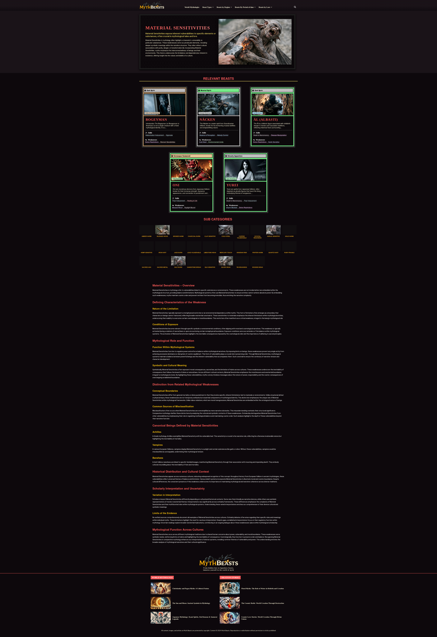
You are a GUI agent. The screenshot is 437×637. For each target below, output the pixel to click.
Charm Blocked (231, 208)
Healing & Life (192, 201)
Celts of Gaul (149, 113)
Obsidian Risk (242, 252)
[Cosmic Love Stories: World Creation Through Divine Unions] (230, 618)
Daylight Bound (189, 208)
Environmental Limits (215, 142)
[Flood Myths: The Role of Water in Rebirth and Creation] (230, 588)
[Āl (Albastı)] (272, 104)
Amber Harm (146, 236)
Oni (176, 185)
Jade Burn (178, 252)
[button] (295, 7)
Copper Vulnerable (241, 237)
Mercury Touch (226, 252)
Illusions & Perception (207, 135)
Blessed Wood (177, 208)
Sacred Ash (146, 267)
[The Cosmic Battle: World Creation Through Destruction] (230, 603)
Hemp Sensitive (146, 252)
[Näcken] (218, 104)
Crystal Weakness (258, 237)
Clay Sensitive (210, 236)
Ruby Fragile (289, 252)
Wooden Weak (257, 267)
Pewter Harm (257, 252)
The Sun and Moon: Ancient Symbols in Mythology (191, 603)
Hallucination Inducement (155, 135)
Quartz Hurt (273, 252)
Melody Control (222, 135)
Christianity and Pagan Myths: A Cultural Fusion (190, 588)
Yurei (232, 185)
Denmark (201, 113)
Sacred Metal (162, 267)
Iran (254, 113)
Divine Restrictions (152, 142)
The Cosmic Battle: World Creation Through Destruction (262, 603)
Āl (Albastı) (266, 119)
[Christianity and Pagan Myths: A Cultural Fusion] (161, 588)
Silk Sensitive (210, 267)
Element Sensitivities (167, 142)
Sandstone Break (194, 267)
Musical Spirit (206, 90)
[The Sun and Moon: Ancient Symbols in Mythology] (161, 603)
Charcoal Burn (194, 236)
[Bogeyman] (164, 104)
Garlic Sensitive (273, 142)
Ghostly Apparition (235, 156)
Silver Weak (226, 267)
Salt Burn (178, 267)
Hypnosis (169, 135)
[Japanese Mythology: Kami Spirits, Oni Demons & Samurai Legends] (161, 618)
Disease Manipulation (279, 135)
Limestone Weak (210, 252)
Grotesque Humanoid (182, 156)
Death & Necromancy (261, 135)
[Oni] (191, 170)
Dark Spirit (151, 90)
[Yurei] (245, 170)
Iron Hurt (162, 252)
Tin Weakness (241, 267)
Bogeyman (156, 119)
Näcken (207, 119)
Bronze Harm (178, 236)
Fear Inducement (179, 201)
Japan (173, 178)
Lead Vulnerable (194, 252)
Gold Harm (289, 236)
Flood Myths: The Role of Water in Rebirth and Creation (262, 588)
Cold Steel (203, 142)
